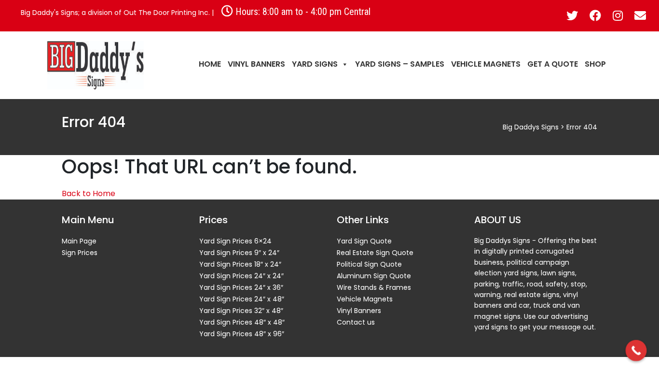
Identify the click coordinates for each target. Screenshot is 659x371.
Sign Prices (79, 252)
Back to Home (88, 193)
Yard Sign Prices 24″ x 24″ (241, 276)
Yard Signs (315, 64)
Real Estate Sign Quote (375, 252)
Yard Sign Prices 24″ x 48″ (241, 299)
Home (210, 64)
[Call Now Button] (636, 350)
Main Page (79, 241)
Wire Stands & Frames (374, 287)
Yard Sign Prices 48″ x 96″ (241, 334)
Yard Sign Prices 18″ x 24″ (240, 264)
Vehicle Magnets (486, 64)
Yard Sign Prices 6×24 (235, 241)
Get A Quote (552, 64)
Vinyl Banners (256, 64)
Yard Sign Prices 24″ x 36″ (241, 287)
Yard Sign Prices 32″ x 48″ (241, 310)
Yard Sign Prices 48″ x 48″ (242, 322)
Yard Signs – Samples (399, 64)
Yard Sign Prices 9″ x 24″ (239, 252)
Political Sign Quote (369, 264)
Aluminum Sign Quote (374, 276)
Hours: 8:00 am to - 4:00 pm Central (302, 11)
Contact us (356, 322)
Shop (595, 64)
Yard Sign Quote (364, 241)
